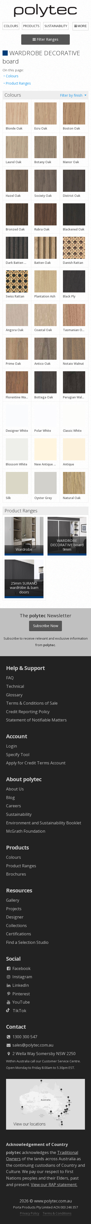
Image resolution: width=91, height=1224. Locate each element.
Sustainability (19, 814)
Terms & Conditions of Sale (32, 703)
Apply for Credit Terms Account (35, 763)
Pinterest (20, 994)
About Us (15, 789)
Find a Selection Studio (27, 942)
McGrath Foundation (25, 831)
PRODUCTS (31, 26)
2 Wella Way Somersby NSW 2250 (43, 1053)
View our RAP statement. (54, 1184)
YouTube (20, 1002)
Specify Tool (17, 754)
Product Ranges (18, 83)
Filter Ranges (47, 39)
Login (11, 746)
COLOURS (11, 26)
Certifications (18, 934)
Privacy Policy (29, 1213)
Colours (12, 76)
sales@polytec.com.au (32, 1045)
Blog (10, 797)
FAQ (10, 678)
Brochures (16, 874)
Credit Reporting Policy (28, 711)
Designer (15, 917)
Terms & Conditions (57, 1213)
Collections (16, 925)
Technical (15, 686)
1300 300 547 (24, 1036)
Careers (13, 806)
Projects (13, 908)
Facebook (21, 968)
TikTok (18, 1010)
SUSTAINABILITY (55, 26)
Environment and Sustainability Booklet (43, 823)
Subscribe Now (45, 625)
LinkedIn (20, 985)
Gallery (12, 900)
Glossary (14, 695)
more (82, 26)
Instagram (21, 977)
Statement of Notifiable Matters (36, 720)
